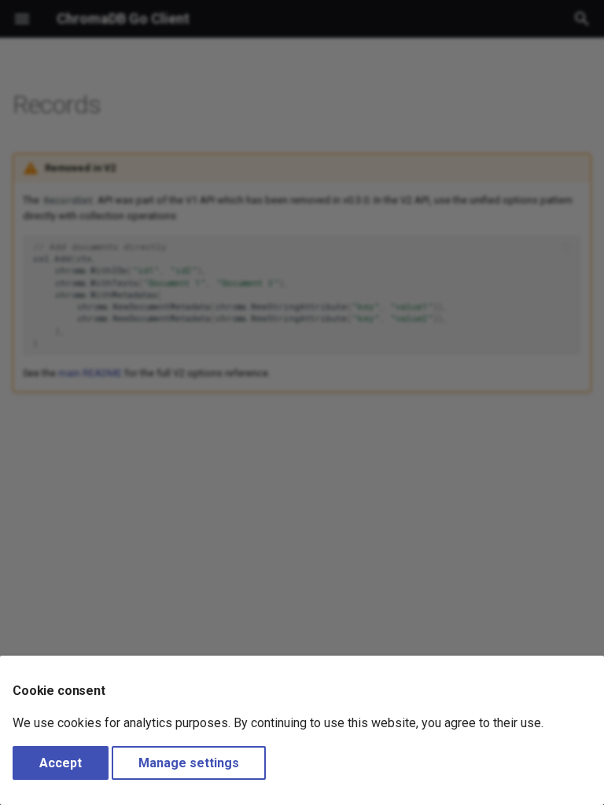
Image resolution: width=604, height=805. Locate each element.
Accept (60, 762)
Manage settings (188, 762)
